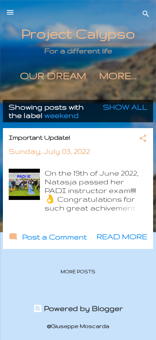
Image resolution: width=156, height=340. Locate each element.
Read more (122, 236)
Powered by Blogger (82, 308)
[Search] (145, 15)
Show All (125, 107)
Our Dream (53, 75)
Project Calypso (78, 33)
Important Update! (39, 137)
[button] (143, 139)
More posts (78, 271)
